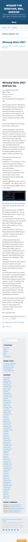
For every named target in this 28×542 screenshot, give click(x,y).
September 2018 (8, 430)
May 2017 (6, 456)
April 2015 (6, 496)
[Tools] (15, 529)
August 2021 (7, 404)
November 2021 (8, 402)
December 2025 (8, 383)
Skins (16, 46)
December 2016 (8, 463)
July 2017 (6, 452)
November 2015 (8, 485)
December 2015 (8, 484)
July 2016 (6, 472)
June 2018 (6, 433)
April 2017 (6, 458)
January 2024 (7, 390)
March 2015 (7, 498)
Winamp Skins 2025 (9, 370)
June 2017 (6, 454)
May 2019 (6, 418)
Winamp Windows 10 (15, 505)
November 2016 (8, 465)
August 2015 (7, 489)
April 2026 (6, 379)
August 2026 (7, 377)
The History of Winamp (10, 363)
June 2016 (6, 473)
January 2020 (7, 412)
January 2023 (7, 393)
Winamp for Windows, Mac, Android (14, 9)
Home (4, 27)
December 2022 (8, 395)
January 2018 (7, 442)
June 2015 (6, 492)
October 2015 (7, 487)
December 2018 (8, 426)
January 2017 (7, 461)
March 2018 (7, 438)
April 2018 (6, 437)
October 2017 (7, 447)
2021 (9, 27)
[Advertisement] (14, 65)
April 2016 (6, 477)
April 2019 (6, 419)
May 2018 (6, 435)
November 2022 (8, 397)
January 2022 (7, 400)
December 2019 (8, 414)
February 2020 (7, 411)
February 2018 (7, 440)
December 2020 (8, 407)
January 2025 (7, 384)
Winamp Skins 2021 (14, 42)
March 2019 (7, 421)
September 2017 (8, 449)
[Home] (3, 529)
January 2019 (7, 425)
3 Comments (7, 326)
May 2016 (6, 475)
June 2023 (6, 391)
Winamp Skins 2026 (9, 367)
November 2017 (8, 445)
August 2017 (7, 451)
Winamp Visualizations (14, 510)
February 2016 (7, 480)
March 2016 (7, 479)
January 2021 (7, 405)
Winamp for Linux (8, 365)
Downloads (6, 348)
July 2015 (6, 491)
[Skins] (12, 529)
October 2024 (7, 388)
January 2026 (7, 381)
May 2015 (6, 494)
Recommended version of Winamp (13, 322)
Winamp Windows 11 (16, 506)
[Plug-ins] (9, 529)
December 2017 (8, 444)
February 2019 (7, 423)
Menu (14, 22)
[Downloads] (6, 529)
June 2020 (6, 409)
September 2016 (8, 468)
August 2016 (7, 470)
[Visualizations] (18, 529)
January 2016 (7, 482)
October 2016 (7, 466)
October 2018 (7, 428)
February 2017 (7, 459)
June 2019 (6, 416)
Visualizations (7, 356)
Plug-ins (6, 351)
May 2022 (6, 398)
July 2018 (6, 431)
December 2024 (8, 386)
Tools (5, 355)
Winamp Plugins (8, 369)
